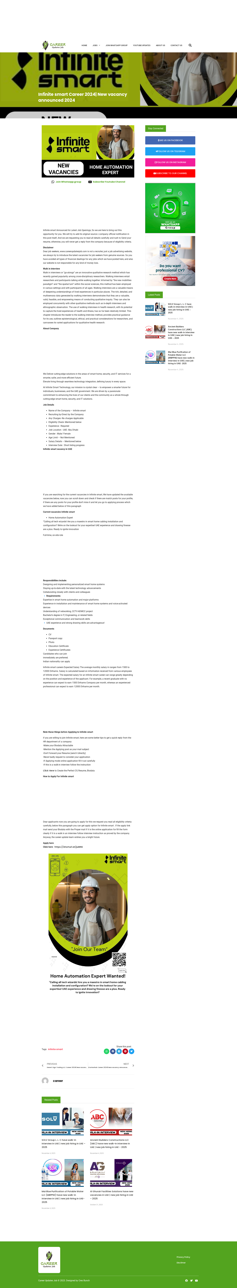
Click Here (48, 770)
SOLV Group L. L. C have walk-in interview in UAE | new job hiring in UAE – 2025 (63, 1143)
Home (84, 45)
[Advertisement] (82, 19)
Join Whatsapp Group (117, 45)
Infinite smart (55, 1049)
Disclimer (181, 1262)
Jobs (95, 45)
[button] (106, 1051)
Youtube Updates (141, 45)
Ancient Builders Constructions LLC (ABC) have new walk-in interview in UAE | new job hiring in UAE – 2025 (110, 1143)
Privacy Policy (183, 1257)
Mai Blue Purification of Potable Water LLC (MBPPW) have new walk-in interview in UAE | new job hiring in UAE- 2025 (181, 357)
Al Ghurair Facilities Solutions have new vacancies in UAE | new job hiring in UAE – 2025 (111, 1195)
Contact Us (176, 45)
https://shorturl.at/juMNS (69, 846)
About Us (160, 45)
